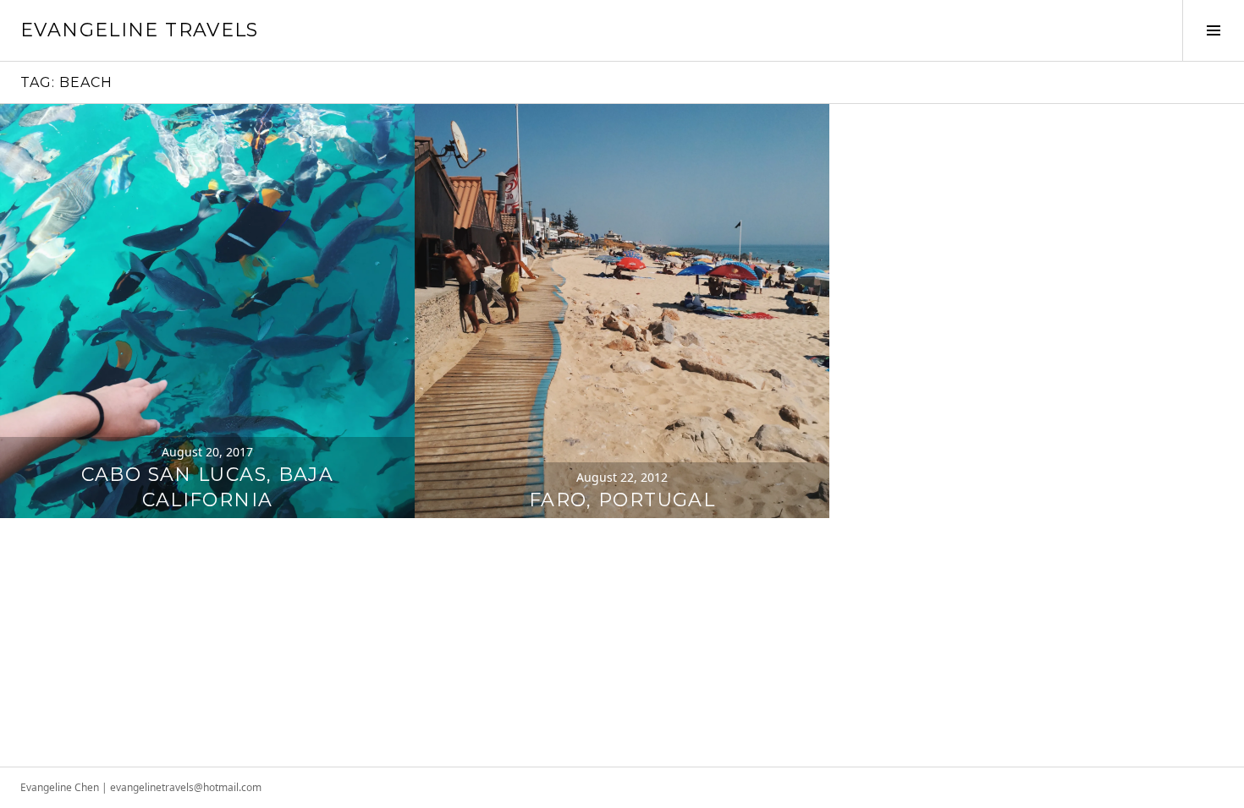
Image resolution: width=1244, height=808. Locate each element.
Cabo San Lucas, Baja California (207, 487)
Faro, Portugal (622, 500)
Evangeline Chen (59, 787)
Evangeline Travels (139, 30)
